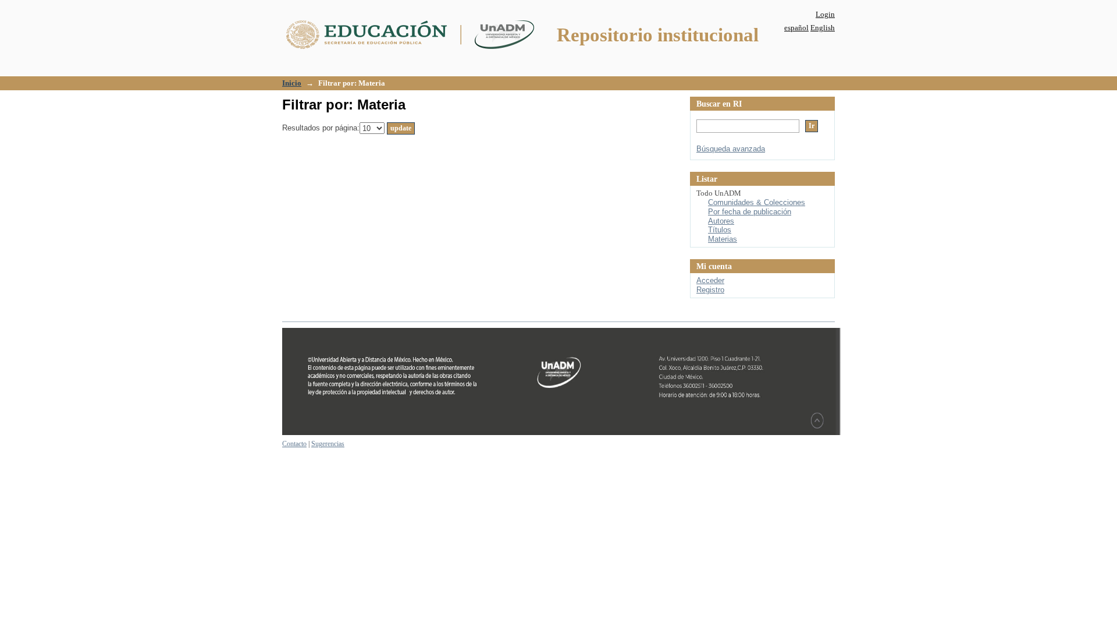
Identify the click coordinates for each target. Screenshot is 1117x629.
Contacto (294, 444)
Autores (721, 221)
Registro (710, 289)
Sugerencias (327, 444)
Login (825, 14)
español (796, 27)
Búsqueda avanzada (730, 148)
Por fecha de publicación (749, 211)
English (822, 27)
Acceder (710, 280)
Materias (722, 239)
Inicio (291, 83)
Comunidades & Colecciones (756, 202)
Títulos (719, 229)
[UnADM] (561, 433)
